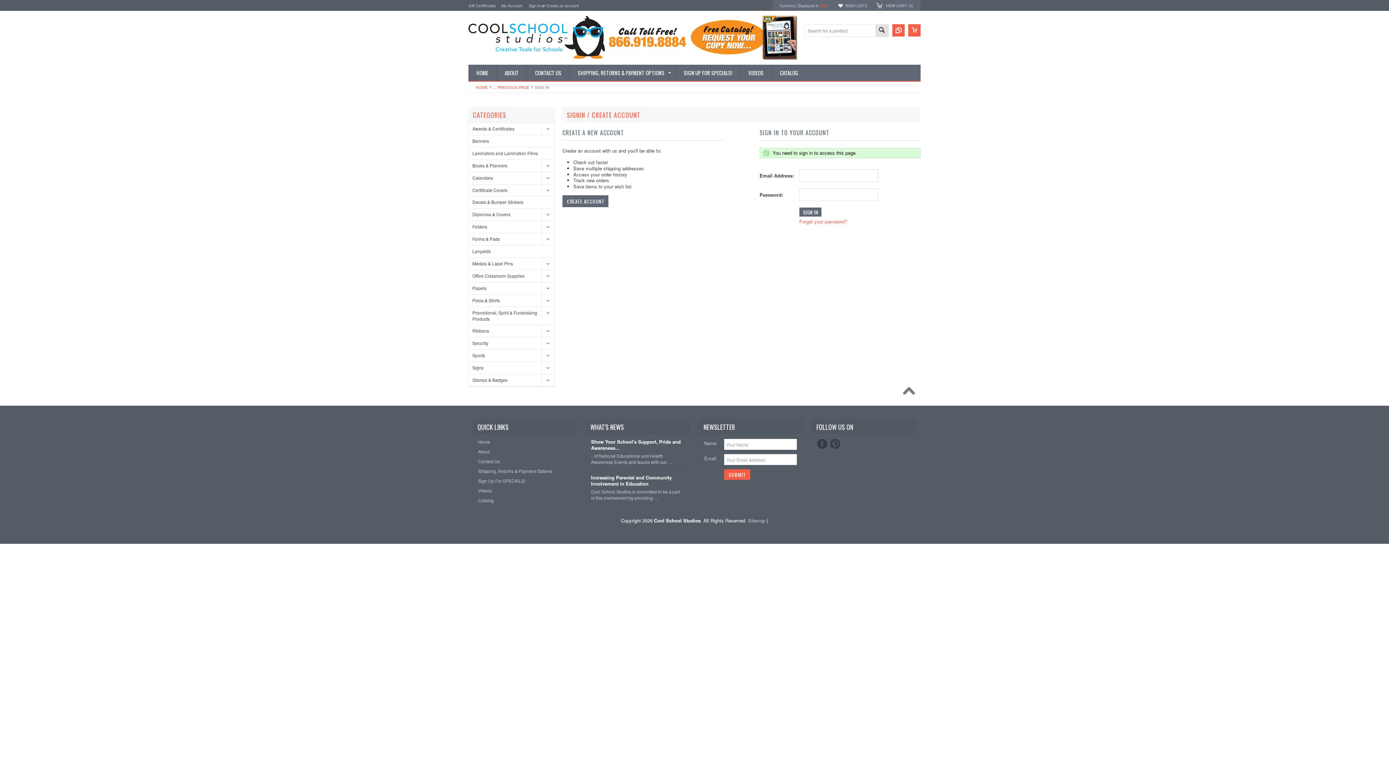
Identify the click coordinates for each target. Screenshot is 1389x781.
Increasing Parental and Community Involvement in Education (631, 481)
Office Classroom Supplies (498, 276)
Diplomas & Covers (491, 214)
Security (480, 343)
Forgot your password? (823, 221)
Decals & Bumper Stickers (497, 202)
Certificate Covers (489, 190)
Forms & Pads (486, 239)
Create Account (585, 201)
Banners (480, 141)
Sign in (534, 5)
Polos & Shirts (486, 300)
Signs (478, 367)
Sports (478, 355)
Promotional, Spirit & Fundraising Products (504, 316)
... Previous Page (511, 87)
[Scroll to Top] (911, 392)
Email (710, 458)
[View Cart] (914, 30)
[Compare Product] (898, 30)
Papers (479, 288)
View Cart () (899, 5)
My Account (511, 5)
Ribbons (480, 331)
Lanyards (481, 251)
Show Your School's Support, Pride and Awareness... (636, 445)
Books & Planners (489, 165)
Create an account (562, 5)
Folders (479, 226)
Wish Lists (856, 5)
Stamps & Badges (489, 380)
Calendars (482, 178)
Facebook (822, 444)
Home (482, 87)
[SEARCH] (881, 31)
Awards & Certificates (493, 128)
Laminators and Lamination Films (505, 153)
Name (710, 443)
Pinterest (835, 444)
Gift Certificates (482, 5)
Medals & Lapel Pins (492, 263)
